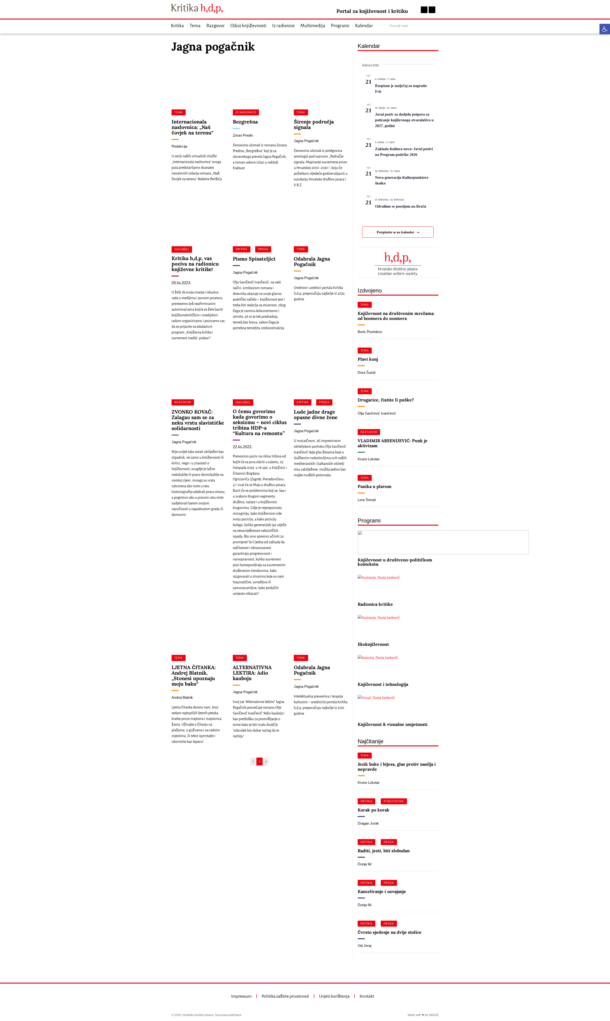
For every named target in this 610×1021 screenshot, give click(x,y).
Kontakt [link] (367, 996)
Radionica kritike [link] (375, 604)
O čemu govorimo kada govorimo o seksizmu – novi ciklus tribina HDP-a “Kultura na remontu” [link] (260, 422)
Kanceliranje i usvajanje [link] (382, 891)
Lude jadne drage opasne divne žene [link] (315, 415)
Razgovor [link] (215, 25)
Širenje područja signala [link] (314, 124)
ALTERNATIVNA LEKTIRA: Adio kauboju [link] (252, 673)
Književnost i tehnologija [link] (383, 684)
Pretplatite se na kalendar (395, 232)
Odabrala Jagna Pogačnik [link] (312, 261)
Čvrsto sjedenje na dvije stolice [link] (390, 932)
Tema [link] (195, 25)
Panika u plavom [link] (374, 486)
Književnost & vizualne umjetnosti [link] (392, 724)
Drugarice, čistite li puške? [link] (386, 400)
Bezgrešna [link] (245, 121)
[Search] (434, 26)
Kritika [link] (177, 25)
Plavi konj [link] (368, 359)
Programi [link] (340, 25)
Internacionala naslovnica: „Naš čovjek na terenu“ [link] (193, 127)
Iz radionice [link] (283, 25)
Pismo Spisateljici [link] (254, 259)
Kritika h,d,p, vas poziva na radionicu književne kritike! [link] (195, 263)
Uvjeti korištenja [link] (334, 996)
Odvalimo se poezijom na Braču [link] (400, 206)
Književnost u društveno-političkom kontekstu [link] (395, 562)
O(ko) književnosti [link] (248, 25)
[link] (605, 29)
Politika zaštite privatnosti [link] (285, 996)
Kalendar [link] (364, 25)
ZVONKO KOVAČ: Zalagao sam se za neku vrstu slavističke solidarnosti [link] (198, 420)
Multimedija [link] (312, 25)
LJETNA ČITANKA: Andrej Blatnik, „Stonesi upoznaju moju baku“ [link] (194, 675)
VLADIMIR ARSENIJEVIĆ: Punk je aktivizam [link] (392, 443)
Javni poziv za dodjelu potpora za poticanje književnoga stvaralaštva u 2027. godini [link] (404, 120)
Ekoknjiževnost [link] (373, 644)
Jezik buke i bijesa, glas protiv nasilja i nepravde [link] (397, 766)
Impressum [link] (241, 996)
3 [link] (265, 761)
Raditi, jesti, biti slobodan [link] (384, 850)
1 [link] (253, 761)
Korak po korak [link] (373, 810)
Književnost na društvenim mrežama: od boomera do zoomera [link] (396, 316)
